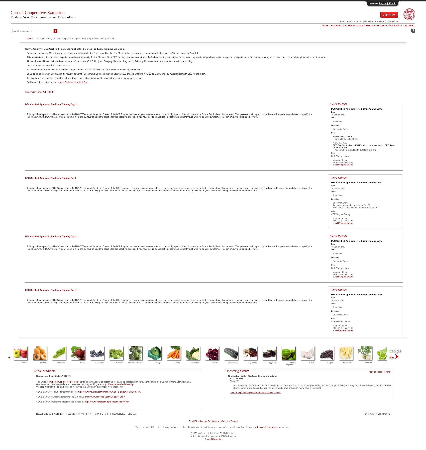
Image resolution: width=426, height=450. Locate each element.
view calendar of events (380, 372)
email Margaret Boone (343, 165)
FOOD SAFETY (395, 26)
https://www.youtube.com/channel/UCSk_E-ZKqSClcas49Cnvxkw (109, 392)
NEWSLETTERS (43, 414)
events (30, 39)
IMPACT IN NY (85, 414)
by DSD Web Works (227, 436)
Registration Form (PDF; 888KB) (39, 92)
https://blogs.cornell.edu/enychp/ (118, 384)
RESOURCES (118, 414)
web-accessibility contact (266, 427)
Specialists (368, 21)
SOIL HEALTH (337, 26)
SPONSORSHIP (102, 414)
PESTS (325, 26)
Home (341, 21)
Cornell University (213, 439)
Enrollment (380, 21)
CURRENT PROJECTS (64, 414)
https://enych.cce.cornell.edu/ (64, 382)
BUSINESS (410, 26)
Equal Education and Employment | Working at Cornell (213, 421)
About (349, 21)
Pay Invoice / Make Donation (377, 414)
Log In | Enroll (387, 3)
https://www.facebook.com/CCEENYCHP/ (105, 397)
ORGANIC (380, 26)
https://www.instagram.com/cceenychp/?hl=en (107, 401)
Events (357, 21)
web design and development (204, 436)
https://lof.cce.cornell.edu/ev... (74, 82)
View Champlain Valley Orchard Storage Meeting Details (255, 393)
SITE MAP (132, 414)
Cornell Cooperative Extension (43, 14)
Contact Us (393, 21)
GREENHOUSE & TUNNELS (360, 26)
